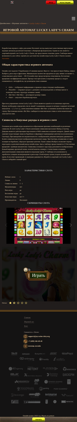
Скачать (38, 419)
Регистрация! (65, 2)
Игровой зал (29, 322)
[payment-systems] (14, 355)
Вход (51, 2)
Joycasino (5, 58)
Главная (27, 317)
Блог (26, 326)
